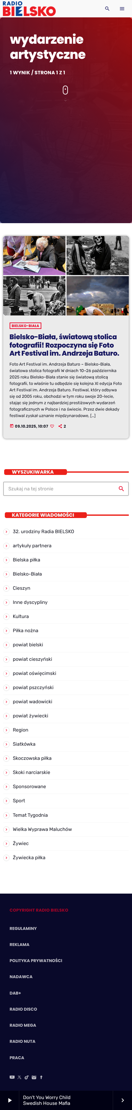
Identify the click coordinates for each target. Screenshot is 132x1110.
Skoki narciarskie (31, 772)
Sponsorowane (29, 786)
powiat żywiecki (30, 716)
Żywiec (21, 843)
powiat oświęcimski (34, 673)
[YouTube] (12, 1078)
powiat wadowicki (32, 702)
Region (20, 730)
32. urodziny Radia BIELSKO (43, 531)
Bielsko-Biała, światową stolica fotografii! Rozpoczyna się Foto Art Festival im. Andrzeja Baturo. (64, 345)
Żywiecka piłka (29, 857)
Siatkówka (24, 744)
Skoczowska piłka (32, 758)
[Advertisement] (66, 159)
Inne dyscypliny (30, 602)
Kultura (21, 616)
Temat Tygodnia (30, 815)
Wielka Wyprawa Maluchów (42, 829)
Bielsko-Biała (25, 325)
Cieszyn (21, 588)
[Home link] (29, 8)
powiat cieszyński (32, 659)
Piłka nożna (25, 630)
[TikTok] (26, 1078)
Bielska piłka (26, 560)
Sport (19, 801)
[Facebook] (41, 1078)
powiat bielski (28, 645)
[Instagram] (34, 1078)
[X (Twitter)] (19, 1078)
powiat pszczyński (33, 687)
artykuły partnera (32, 546)
